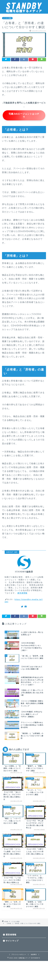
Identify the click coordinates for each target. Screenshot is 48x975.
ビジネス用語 (7, 18)
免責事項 (34, 954)
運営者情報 (22, 593)
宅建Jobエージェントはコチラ (24, 115)
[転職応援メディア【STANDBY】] (24, 11)
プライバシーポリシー (18, 954)
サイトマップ (12, 941)
